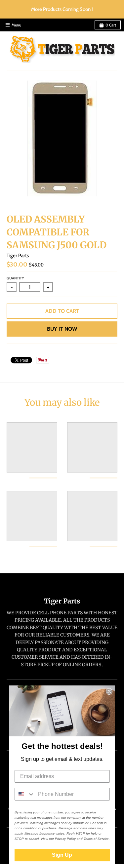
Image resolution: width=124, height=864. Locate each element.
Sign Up (62, 855)
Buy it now (62, 329)
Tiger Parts (18, 256)
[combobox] (25, 794)
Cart (110, 24)
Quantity (15, 278)
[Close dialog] (109, 691)
